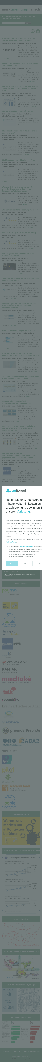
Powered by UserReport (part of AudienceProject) (22, 574)
